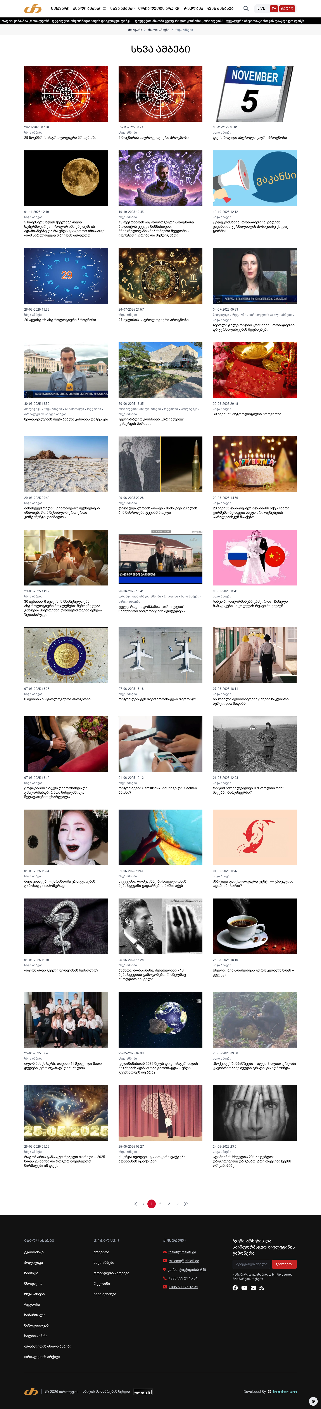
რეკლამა (193, 9)
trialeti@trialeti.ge (182, 1252)
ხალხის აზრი (35, 1336)
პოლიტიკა (221, 315)
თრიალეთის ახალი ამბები (270, 315)
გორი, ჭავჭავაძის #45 (186, 1270)
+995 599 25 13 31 (183, 1287)
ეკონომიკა (34, 1252)
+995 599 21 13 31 (183, 1278)
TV (274, 9)
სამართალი (74, 409)
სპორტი (31, 1273)
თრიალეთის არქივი (159, 9)
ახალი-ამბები (158, 30)
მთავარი (60, 9)
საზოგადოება (129, 601)
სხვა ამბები (122, 9)
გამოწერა (284, 1264)
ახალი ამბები (87, 9)
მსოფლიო (33, 1283)
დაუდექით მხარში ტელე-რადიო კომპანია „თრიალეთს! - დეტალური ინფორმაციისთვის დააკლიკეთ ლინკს (143, 21)
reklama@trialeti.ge (184, 1261)
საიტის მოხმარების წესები (106, 1391)
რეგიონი (239, 315)
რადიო (287, 9)
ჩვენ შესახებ (220, 9)
